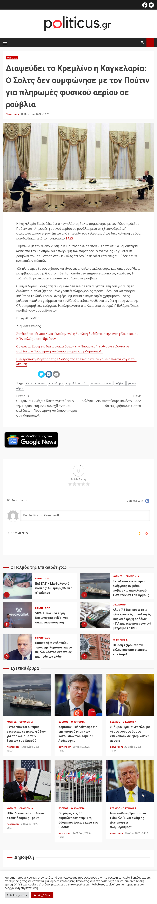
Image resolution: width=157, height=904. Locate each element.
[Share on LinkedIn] (48, 374)
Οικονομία (42, 578)
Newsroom (13, 114)
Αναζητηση (150, 42)
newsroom (13, 746)
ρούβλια (119, 383)
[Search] (142, 42)
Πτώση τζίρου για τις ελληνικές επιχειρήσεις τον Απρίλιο (95, 647)
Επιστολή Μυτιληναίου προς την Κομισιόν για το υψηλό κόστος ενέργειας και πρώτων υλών (17, 647)
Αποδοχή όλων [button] (42, 895)
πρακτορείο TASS (101, 383)
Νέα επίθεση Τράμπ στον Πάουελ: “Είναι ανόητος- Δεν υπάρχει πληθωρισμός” (130, 781)
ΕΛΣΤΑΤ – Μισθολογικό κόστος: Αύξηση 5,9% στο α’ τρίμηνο (17, 586)
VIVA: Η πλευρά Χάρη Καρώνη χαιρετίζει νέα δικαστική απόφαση (17, 615)
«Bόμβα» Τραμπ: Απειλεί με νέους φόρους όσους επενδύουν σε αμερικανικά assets (130, 695)
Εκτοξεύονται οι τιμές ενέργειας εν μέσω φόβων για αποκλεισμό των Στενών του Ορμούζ (95, 586)
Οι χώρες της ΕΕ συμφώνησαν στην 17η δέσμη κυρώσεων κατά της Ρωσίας (78, 781)
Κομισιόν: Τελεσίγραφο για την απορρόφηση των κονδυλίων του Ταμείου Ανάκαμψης (78, 695)
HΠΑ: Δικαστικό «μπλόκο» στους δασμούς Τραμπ (27, 781)
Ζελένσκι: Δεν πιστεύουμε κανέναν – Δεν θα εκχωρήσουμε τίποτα (111, 401)
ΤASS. (69, 238)
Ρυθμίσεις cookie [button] (17, 895)
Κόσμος (12, 57)
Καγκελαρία (56, 383)
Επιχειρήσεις (42, 608)
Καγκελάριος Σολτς (77, 383)
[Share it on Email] (56, 374)
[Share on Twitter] (41, 374)
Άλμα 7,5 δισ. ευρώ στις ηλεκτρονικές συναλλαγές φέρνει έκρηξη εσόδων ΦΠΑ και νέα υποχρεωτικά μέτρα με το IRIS (95, 615)
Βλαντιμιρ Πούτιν (36, 383)
